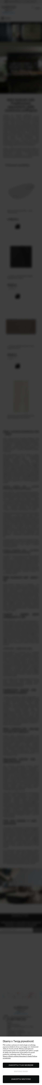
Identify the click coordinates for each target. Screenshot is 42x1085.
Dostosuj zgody (21, 1071)
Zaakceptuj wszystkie (21, 1079)
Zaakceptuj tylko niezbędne (21, 1065)
